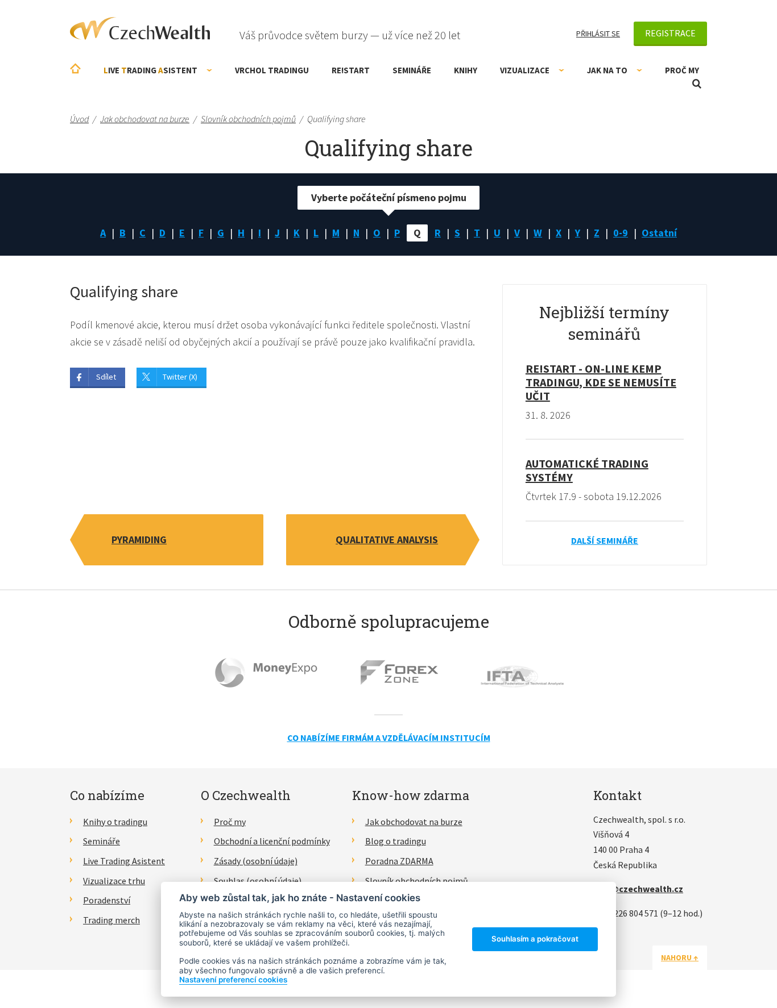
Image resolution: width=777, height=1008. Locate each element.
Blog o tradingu (395, 841)
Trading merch (111, 920)
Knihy (465, 70)
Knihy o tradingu (115, 821)
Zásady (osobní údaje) (255, 861)
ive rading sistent (150, 70)
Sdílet (106, 377)
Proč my (682, 70)
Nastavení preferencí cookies (233, 979)
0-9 (620, 232)
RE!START (351, 70)
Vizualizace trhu (114, 880)
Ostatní (659, 232)
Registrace (670, 33)
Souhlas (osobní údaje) (257, 880)
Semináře (411, 70)
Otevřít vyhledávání (696, 84)
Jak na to (607, 70)
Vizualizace (524, 70)
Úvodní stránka (75, 68)
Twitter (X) (180, 377)
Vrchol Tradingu (272, 70)
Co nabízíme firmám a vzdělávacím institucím (388, 737)
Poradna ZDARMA (399, 861)
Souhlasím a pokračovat (534, 938)
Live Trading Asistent (124, 861)
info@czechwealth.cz (638, 888)
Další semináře (604, 540)
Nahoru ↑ (680, 957)
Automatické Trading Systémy (587, 470)
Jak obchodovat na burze (413, 821)
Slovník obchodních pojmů (416, 880)
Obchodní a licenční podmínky (272, 841)
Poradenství (106, 900)
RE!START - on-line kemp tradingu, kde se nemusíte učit (601, 382)
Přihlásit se (598, 33)
